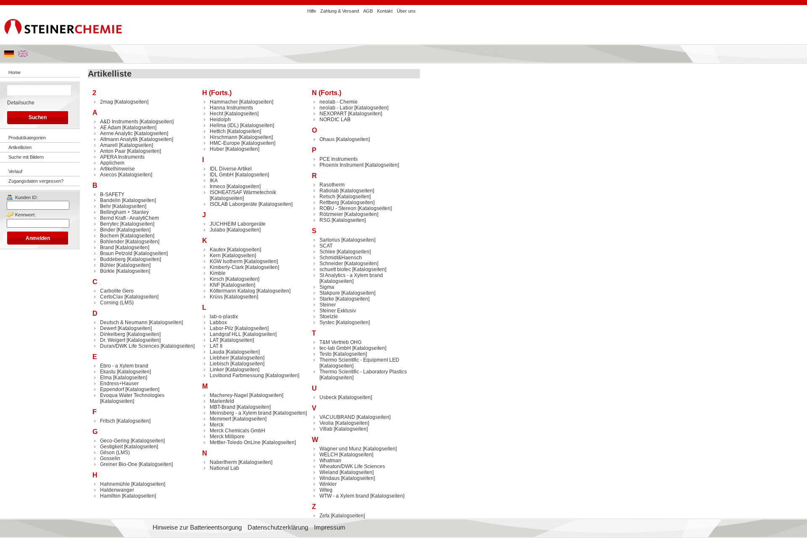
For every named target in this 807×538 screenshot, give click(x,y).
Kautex (218, 250)
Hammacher (224, 102)
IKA (214, 181)
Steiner (327, 305)
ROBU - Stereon (337, 208)
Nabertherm (223, 462)
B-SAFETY (112, 194)
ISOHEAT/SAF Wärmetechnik (243, 192)
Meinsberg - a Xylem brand (241, 413)
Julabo (217, 230)
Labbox (218, 322)
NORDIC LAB (335, 120)
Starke (326, 299)
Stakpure (329, 293)
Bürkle (107, 271)
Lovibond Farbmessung (237, 375)
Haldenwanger (117, 490)
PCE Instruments (338, 159)
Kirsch (217, 279)
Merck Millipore (227, 436)
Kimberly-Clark (227, 267)
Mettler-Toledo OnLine (235, 442)
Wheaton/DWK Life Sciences (352, 466)
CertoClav (111, 297)
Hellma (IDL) (224, 125)
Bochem (109, 236)
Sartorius (329, 240)
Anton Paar (113, 151)
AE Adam (110, 128)
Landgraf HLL (225, 334)
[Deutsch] (9, 55)
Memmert (220, 419)
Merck (217, 425)
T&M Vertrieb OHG (340, 342)
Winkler (328, 484)
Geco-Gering (114, 441)
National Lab (224, 468)
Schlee (327, 252)
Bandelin (110, 200)
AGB (368, 10)
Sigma (326, 287)
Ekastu (108, 372)
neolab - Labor (336, 108)
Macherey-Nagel (229, 395)
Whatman (330, 460)
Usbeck (328, 397)
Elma (106, 378)
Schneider (331, 263)
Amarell (109, 145)
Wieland (328, 472)
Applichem (112, 163)
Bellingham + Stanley (124, 212)
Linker (217, 370)
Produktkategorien (27, 137)
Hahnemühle (115, 484)
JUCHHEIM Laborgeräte (238, 224)
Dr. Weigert (112, 340)
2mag (106, 102)
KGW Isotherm (226, 261)
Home (14, 72)
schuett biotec (335, 269)
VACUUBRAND (337, 417)
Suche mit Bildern (26, 157)
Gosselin (110, 458)
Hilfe (311, 10)
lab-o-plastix (224, 317)
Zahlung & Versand (339, 10)
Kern (215, 255)
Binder (107, 230)
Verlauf (15, 171)
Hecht (216, 114)
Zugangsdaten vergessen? (35, 181)
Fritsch (107, 421)
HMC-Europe (225, 143)
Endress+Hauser (119, 383)
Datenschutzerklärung (278, 527)
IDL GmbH (222, 175)
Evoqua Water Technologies (132, 395)
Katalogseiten (131, 102)
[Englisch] (23, 55)
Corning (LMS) (117, 303)
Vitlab (325, 429)
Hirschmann (223, 137)
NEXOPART (333, 114)
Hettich (218, 131)
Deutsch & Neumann (124, 322)
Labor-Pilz (221, 328)
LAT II (216, 346)
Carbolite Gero (117, 291)
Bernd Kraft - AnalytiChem (129, 218)
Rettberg (329, 202)
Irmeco (217, 186)
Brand (107, 247)
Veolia (326, 423)
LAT (214, 340)
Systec (327, 322)
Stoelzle (328, 317)
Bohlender (112, 242)
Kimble (218, 273)
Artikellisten (20, 147)
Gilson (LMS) (115, 452)
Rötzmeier (331, 214)
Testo (325, 354)
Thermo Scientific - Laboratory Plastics (363, 372)
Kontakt (385, 10)
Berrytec (109, 224)
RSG (324, 220)
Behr (105, 206)
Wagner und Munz (340, 449)
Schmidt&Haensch (340, 258)
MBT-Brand (222, 407)
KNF (215, 285)
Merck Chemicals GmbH (237, 431)
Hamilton (110, 496)
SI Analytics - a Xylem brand (351, 275)
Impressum (329, 527)
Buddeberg (113, 259)
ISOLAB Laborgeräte (233, 204)
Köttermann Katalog (232, 291)
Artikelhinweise (117, 169)
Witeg (325, 490)
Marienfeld (222, 401)
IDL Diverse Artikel (231, 169)
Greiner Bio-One (118, 464)
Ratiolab (329, 191)
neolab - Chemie (338, 102)
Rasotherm (332, 185)
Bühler (107, 265)
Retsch (327, 197)
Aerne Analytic (116, 133)
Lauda (217, 352)
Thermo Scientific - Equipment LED (359, 360)
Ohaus (327, 139)
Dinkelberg (112, 334)
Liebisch (219, 364)
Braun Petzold (116, 253)
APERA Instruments (122, 157)
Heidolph (220, 120)
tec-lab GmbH (335, 348)
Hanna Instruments (231, 108)
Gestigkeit (111, 447)
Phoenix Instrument (341, 165)
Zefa (324, 516)
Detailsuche (20, 103)
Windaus (329, 478)
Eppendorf (112, 389)
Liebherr (219, 358)
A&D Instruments (119, 122)
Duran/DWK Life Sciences (129, 346)
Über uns (406, 10)
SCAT (325, 246)
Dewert (108, 328)
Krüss (216, 297)
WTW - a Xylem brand (344, 496)
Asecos (108, 175)
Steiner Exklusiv (337, 311)
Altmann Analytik (119, 139)
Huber (217, 149)
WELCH (328, 455)
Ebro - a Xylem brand (124, 366)
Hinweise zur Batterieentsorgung (197, 527)
